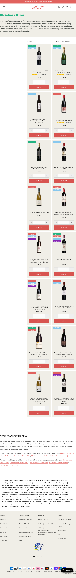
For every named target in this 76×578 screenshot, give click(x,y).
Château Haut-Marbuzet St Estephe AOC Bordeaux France (63, 213)
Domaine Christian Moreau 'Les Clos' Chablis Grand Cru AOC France (39, 214)
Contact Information (26, 532)
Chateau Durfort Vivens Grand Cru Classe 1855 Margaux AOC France (64, 400)
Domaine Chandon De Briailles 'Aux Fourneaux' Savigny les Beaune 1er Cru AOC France (39, 261)
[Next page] (59, 423)
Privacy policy (48, 571)
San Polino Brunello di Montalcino (64, 260)
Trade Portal (62, 530)
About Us (3, 519)
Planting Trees (62, 538)
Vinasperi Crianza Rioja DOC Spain (39, 71)
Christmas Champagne (61, 456)
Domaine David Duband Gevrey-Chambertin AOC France (39, 353)
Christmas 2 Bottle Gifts (19, 463)
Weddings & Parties (64, 519)
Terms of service (58, 571)
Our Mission (4, 524)
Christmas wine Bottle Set (41, 456)
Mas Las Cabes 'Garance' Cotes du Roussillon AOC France (64, 120)
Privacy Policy (24, 528)
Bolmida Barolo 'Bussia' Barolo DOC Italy (64, 168)
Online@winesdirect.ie (46, 524)
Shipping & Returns (25, 519)
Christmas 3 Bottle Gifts (39, 463)
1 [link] (43, 423)
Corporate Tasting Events (64, 525)
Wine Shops (4, 536)
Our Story (3, 540)
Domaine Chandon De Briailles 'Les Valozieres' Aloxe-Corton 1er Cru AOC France (39, 308)
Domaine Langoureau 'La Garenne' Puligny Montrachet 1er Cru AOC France (39, 400)
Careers (3, 532)
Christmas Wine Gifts (22, 456)
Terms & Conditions (26, 524)
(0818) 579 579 (43, 519)
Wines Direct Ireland (15, 571)
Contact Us (4, 528)
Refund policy (38, 571)
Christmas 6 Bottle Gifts (58, 463)
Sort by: (58, 41)
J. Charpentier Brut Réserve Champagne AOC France (64, 71)
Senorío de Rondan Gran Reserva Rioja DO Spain (39, 168)
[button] (4, 7)
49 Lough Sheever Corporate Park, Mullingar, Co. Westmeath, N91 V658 (47, 531)
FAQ (20, 540)
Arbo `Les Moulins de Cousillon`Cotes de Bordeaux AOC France (39, 121)
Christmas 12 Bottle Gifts (10, 465)
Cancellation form (25, 536)
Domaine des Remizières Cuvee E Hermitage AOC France (64, 353)
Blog (59, 534)
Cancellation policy (70, 573)
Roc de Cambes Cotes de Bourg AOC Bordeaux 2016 (64, 307)
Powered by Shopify (26, 571)
